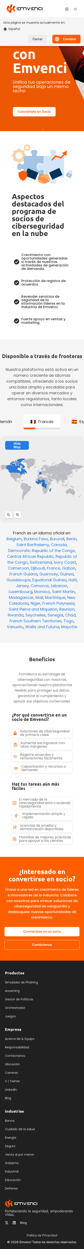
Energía (10, 1137)
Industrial (12, 1171)
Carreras (11, 1073)
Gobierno (12, 1163)
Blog (23, 1223)
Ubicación (12, 1064)
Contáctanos (15, 1056)
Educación (13, 1180)
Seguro (10, 1146)
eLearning (12, 991)
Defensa (11, 1188)
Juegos (10, 1016)
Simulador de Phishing (21, 982)
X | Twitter (12, 1081)
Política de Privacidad (42, 1235)
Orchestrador (15, 1008)
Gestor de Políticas (19, 999)
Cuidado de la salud (20, 1129)
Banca (9, 1120)
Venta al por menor (19, 1154)
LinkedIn (11, 1089)
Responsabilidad (17, 1047)
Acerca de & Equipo (19, 1039)
